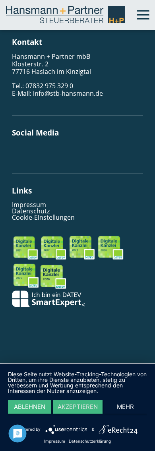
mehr (125, 406)
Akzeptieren (78, 406)
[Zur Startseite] (65, 20)
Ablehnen (29, 406)
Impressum (29, 204)
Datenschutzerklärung (90, 441)
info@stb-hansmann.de (68, 93)
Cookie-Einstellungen (43, 217)
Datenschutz (31, 211)
